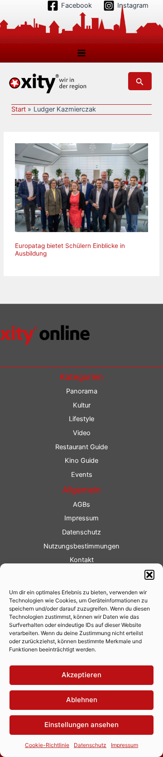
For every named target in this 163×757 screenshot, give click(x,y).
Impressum (124, 745)
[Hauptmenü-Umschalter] (81, 53)
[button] (149, 574)
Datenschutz (90, 745)
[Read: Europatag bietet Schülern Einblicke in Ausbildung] (81, 187)
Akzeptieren (81, 674)
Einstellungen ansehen (81, 724)
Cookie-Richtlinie (47, 745)
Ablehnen (81, 699)
